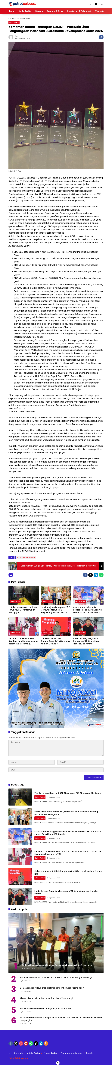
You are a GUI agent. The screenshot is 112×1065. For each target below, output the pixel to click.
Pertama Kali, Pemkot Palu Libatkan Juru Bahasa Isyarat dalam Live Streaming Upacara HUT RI (23, 641)
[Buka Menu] (96, 4)
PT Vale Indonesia (27, 557)
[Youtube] (26, 1043)
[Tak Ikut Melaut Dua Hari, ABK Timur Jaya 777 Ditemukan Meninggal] (23, 595)
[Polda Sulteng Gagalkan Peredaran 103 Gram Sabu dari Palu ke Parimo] (88, 626)
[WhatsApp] (101, 575)
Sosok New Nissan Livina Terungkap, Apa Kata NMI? (45, 1008)
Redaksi (90, 1053)
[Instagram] (21, 1043)
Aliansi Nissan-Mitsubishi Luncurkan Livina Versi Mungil (46, 998)
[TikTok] (36, 1043)
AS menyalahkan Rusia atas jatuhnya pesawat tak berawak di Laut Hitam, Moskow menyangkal (61, 1019)
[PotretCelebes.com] (22, 4)
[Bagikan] (101, 37)
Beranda (18, 1053)
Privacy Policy (50, 1053)
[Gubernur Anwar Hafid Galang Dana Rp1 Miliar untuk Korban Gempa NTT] (56, 626)
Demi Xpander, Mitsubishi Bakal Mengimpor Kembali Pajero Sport (52, 988)
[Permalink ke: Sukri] (11, 37)
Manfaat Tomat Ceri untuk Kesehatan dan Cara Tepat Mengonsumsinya (56, 977)
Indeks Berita (33, 1053)
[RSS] (46, 1043)
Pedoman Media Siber (71, 1053)
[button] (90, 4)
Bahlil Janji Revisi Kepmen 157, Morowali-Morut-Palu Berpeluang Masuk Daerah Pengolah (55, 610)
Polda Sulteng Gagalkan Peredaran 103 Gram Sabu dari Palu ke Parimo (86, 641)
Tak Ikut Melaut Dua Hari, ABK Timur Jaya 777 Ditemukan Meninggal (23, 610)
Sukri (16, 36)
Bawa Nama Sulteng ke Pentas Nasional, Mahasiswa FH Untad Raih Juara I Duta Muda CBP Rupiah (87, 610)
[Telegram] (96, 575)
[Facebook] (85, 575)
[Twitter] (90, 575)
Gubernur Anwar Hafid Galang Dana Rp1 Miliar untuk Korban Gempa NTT (55, 641)
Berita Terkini (14, 22)
